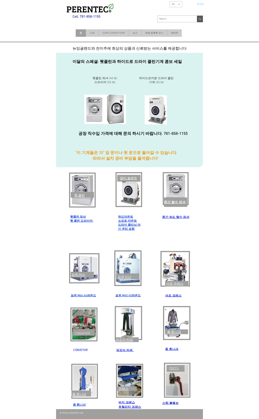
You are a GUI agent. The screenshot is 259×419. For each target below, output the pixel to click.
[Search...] (200, 19)
